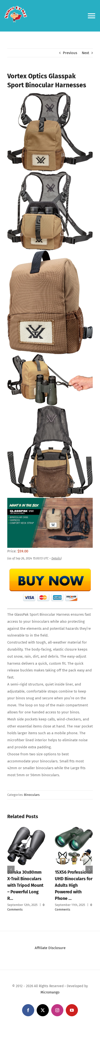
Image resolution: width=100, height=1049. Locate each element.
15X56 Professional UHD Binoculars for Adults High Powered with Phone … (73, 885)
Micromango (50, 992)
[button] (11, 869)
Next (85, 53)
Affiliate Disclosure (50, 948)
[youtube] (72, 1010)
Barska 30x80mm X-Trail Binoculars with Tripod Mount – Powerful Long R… (25, 885)
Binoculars (32, 795)
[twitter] (43, 1010)
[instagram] (57, 1010)
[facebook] (28, 1010)
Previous (70, 53)
